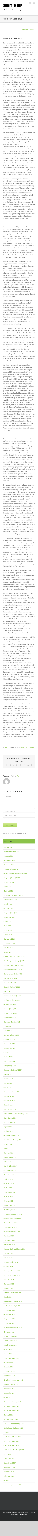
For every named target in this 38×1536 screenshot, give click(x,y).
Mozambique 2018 (10, 1227)
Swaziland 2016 (9, 1376)
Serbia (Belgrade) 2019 (12, 1306)
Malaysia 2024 (9, 1183)
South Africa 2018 (10, 1345)
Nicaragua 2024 (9, 1245)
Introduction (8, 1105)
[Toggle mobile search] (30, 3)
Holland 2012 (9, 1057)
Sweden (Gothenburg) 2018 (13, 1380)
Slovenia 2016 (9, 1332)
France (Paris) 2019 (11, 1009)
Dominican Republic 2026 (13, 969)
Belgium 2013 (9, 882)
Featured (7, 991)
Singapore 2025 (9, 1323)
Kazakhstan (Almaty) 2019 (13, 1140)
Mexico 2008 (8, 1201)
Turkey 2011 (8, 1415)
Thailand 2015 (9, 1397)
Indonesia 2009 (9, 1096)
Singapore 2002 (9, 1310)
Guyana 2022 (8, 1052)
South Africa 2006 (10, 1336)
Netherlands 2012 (10, 1240)
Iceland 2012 (23, 747)
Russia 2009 (8, 1297)
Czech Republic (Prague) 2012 (14, 956)
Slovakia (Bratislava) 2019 (13, 1328)
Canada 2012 (8, 921)
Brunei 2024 (8, 908)
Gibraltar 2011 (9, 1031)
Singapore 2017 (9, 1314)
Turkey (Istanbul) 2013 (12, 1406)
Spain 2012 (8, 1349)
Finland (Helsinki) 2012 (12, 996)
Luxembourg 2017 (10, 1170)
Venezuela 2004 (9, 1467)
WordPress (15, 1514)
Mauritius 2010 (9, 1192)
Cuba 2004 (7, 952)
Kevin (5, 747)
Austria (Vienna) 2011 (11, 869)
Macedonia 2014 (10, 1175)
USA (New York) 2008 (11, 1441)
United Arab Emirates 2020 (13, 1428)
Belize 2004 (8, 887)
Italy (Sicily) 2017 (10, 1122)
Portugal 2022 (9, 1284)
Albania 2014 (8, 847)
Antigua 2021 (9, 856)
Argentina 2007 (9, 860)
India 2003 (8, 1083)
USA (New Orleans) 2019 (12, 1437)
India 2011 (8, 1087)
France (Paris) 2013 (11, 1004)
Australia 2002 (9, 865)
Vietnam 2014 (9, 1472)
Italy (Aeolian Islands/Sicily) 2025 (16, 1114)
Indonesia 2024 (9, 1100)
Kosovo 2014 (8, 1153)
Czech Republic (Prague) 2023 (14, 961)
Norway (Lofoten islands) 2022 (15, 1249)
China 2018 (8, 935)
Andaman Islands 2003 (12, 852)
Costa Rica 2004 (9, 943)
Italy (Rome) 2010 (10, 1118)
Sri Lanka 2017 (9, 1362)
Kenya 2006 (8, 1144)
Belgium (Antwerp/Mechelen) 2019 (16, 873)
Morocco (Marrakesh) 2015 (13, 1218)
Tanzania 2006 (9, 1393)
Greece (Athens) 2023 (11, 1035)
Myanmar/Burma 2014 (12, 1231)
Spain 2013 (8, 1354)
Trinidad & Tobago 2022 (12, 1402)
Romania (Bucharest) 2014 (13, 1293)
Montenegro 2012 (10, 1210)
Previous (25, 30)
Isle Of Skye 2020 (10, 1109)
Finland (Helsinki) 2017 (12, 1000)
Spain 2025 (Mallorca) (11, 1358)
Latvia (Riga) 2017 (10, 1166)
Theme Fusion (23, 1514)
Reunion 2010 (9, 1288)
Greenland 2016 (9, 1039)
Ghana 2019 (8, 1026)
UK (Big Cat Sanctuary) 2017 (14, 1424)
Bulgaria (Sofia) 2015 (11, 913)
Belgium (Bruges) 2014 (12, 878)
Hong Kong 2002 (10, 1066)
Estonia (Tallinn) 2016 (12, 987)
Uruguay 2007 (9, 1432)
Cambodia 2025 (9, 917)
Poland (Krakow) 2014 (11, 1262)
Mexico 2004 (8, 1197)
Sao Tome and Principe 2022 (14, 1301)
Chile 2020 (8, 930)
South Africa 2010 (10, 1341)
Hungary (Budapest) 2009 (13, 1070)
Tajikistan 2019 (9, 1389)
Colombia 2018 (9, 939)
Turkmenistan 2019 (11, 1419)
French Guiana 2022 (11, 1017)
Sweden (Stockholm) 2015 (13, 1384)
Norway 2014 (8, 1253)
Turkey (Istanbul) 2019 (12, 1410)
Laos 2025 (7, 1162)
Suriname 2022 (9, 1371)
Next (32, 30)
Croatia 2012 (8, 948)
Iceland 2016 (8, 1079)
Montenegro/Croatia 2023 (13, 1214)
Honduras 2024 (9, 1061)
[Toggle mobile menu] (34, 3)
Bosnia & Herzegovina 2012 (14, 895)
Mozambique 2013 (10, 1223)
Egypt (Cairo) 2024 (10, 978)
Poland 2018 (8, 1266)
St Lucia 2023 (9, 1367)
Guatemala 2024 (9, 1048)
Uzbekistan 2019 (10, 1463)
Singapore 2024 (9, 1319)
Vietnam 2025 (9, 1476)
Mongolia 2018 (9, 1205)
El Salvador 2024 (10, 983)
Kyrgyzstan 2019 (10, 1157)
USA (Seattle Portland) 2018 (14, 1450)
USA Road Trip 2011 (11, 1459)
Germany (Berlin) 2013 (12, 1022)
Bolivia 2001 (8, 891)
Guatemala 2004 (9, 1044)
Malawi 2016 (8, 1179)
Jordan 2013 (8, 1131)
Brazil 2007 (8, 904)
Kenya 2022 (8, 1148)
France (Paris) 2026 (11, 1013)
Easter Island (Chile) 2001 (13, 974)
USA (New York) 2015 (11, 1445)
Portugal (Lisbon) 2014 (12, 1275)
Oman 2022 (8, 1258)
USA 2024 (7, 1454)
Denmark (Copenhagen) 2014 (14, 965)
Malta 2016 (8, 1188)
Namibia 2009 (9, 1236)
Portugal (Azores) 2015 (12, 1271)
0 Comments (31, 747)
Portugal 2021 (9, 1279)
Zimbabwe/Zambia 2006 (12, 1485)
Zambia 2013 (8, 1480)
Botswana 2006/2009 (11, 900)
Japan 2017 (8, 1127)
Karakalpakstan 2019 (11, 1135)
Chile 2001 (8, 926)
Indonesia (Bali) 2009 (11, 1092)
